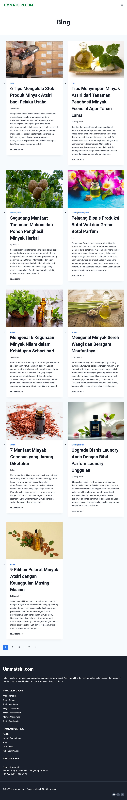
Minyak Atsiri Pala (11, 708)
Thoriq (14, 244)
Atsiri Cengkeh (9, 695)
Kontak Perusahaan (12, 738)
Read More (16, 149)
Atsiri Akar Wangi (11, 704)
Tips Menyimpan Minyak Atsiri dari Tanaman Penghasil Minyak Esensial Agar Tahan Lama (96, 102)
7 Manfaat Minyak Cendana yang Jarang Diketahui (31, 457)
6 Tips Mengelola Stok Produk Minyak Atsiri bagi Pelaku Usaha (32, 95)
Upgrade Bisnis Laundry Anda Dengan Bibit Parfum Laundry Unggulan (95, 460)
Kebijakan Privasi (11, 750)
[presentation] (34, 59)
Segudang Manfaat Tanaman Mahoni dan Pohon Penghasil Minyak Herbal (31, 228)
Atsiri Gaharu (9, 700)
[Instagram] (122, 794)
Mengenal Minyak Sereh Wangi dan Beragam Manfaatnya (95, 344)
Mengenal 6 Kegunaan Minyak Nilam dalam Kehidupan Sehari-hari (32, 344)
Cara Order (8, 746)
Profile (6, 734)
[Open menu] (121, 5)
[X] (118, 794)
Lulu (13, 470)
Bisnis (81, 213)
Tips (12, 83)
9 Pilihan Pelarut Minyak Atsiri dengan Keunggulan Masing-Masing (34, 579)
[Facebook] (114, 794)
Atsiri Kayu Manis (11, 721)
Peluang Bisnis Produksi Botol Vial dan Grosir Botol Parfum (95, 225)
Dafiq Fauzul (78, 122)
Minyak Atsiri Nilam (12, 712)
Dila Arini (15, 108)
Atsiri (74, 213)
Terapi (13, 213)
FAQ (5, 742)
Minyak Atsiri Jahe (11, 716)
